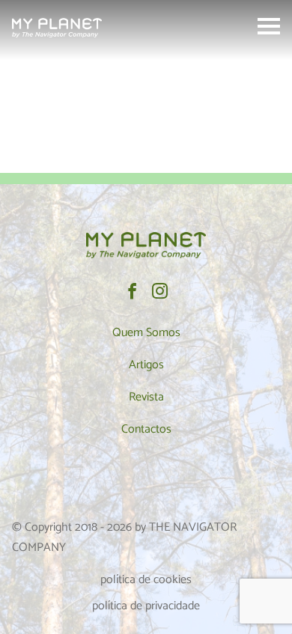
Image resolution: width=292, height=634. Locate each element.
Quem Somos (146, 333)
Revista (146, 397)
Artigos (146, 365)
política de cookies (146, 580)
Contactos (146, 429)
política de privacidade (146, 606)
